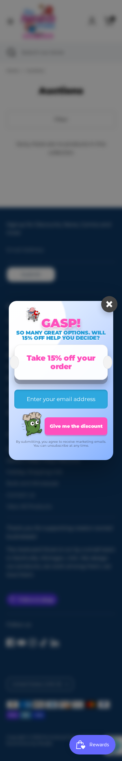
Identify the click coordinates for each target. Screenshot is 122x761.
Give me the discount (76, 426)
